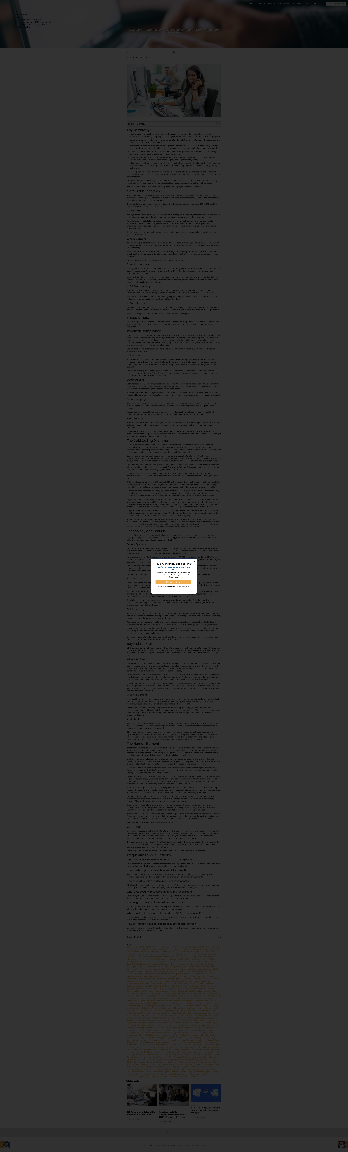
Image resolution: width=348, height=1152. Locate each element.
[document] (174, 576)
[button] (194, 561)
